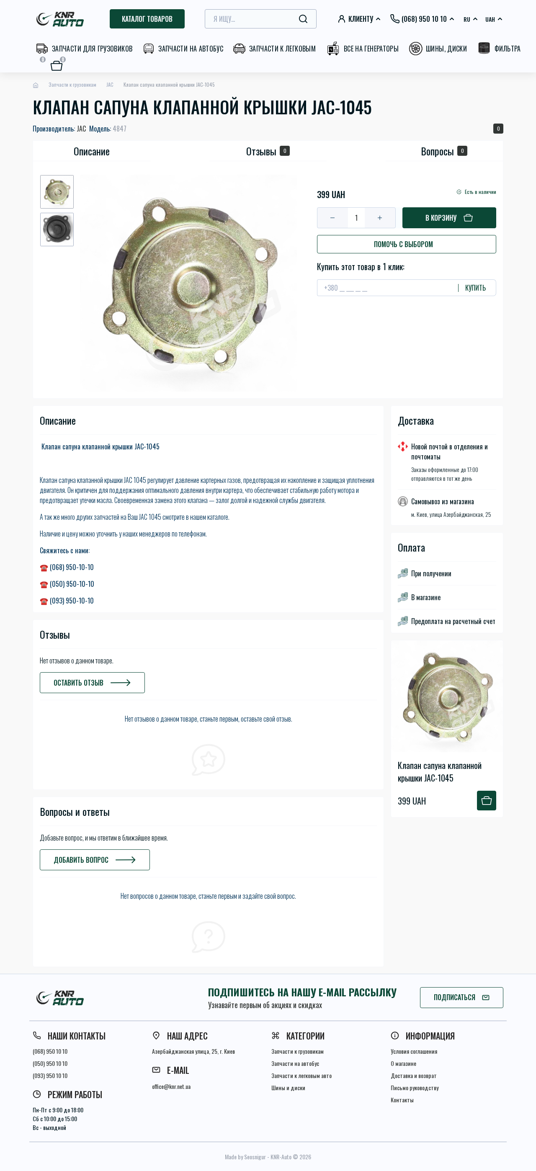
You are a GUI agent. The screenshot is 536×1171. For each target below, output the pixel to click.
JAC (109, 84)
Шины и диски (288, 1087)
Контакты (402, 1099)
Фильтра (508, 49)
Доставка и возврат (414, 1075)
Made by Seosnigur (245, 1156)
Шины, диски (446, 49)
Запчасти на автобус (190, 49)
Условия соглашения (414, 1051)
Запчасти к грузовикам (72, 84)
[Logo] (61, 19)
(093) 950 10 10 (50, 1075)
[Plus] (380, 217)
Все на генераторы (371, 49)
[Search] (303, 19)
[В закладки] (319, 178)
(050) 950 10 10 (50, 1063)
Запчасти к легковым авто (301, 1075)
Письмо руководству (414, 1087)
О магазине (403, 1063)
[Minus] (332, 217)
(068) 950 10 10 (50, 1051)
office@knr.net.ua (171, 1086)
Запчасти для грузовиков (92, 49)
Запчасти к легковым (282, 49)
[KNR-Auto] (109, 997)
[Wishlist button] (497, 647)
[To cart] (486, 800)
